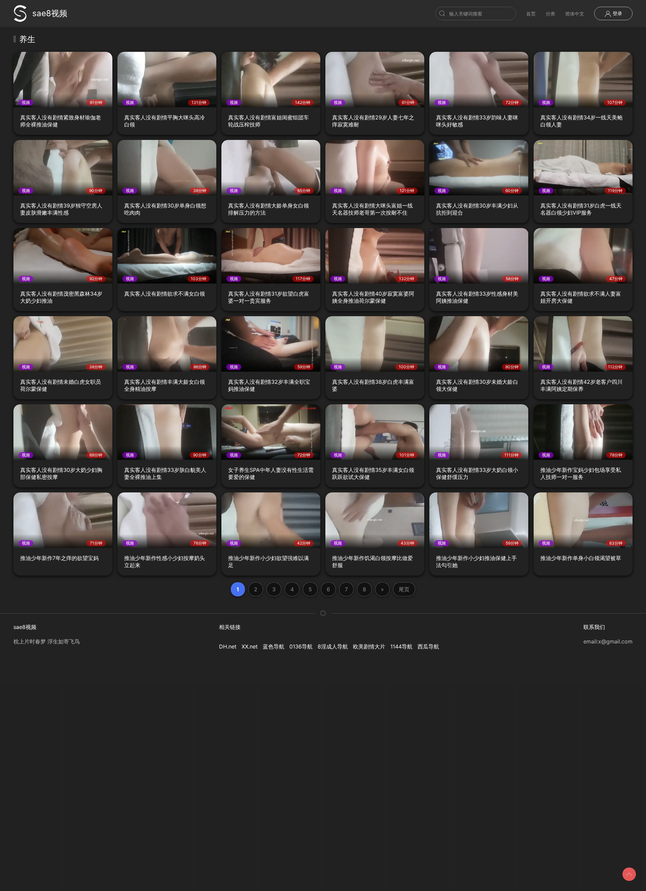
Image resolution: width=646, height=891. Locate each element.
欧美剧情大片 (369, 646)
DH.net (228, 646)
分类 (550, 13)
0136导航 (301, 646)
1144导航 (401, 646)
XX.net (250, 646)
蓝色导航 (273, 646)
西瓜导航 (428, 646)
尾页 (404, 589)
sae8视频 (49, 13)
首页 (531, 13)
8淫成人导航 (333, 646)
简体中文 (574, 13)
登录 (616, 13)
